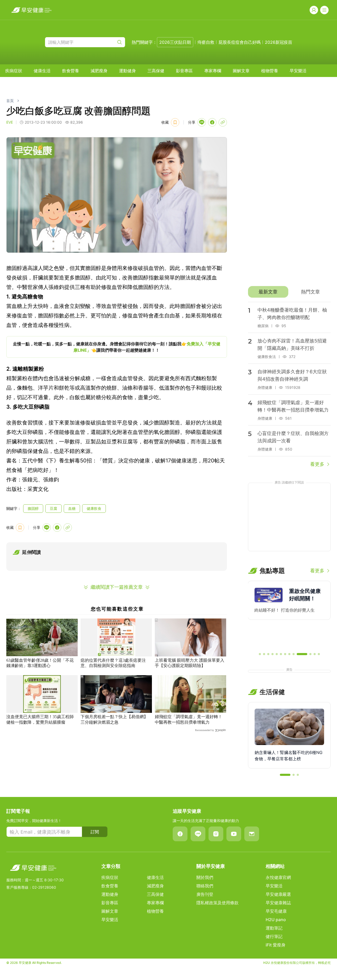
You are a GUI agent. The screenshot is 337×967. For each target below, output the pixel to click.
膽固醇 (33, 508)
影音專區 (184, 70)
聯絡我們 (204, 885)
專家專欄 (212, 70)
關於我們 (204, 877)
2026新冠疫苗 (278, 42)
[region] (117, 346)
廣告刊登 (204, 894)
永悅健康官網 (278, 877)
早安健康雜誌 (278, 902)
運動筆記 (274, 928)
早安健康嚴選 (278, 894)
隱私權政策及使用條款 (217, 902)
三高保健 (155, 70)
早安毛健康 (276, 911)
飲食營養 (70, 70)
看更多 (317, 464)
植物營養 (269, 70)
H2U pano (276, 919)
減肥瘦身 (99, 70)
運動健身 (127, 70)
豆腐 (53, 508)
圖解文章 (241, 70)
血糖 (72, 508)
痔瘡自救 (205, 42)
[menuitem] (13, 70)
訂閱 (95, 831)
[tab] (268, 292)
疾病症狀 (13, 70)
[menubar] (156, 70)
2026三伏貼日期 (175, 42)
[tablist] (289, 292)
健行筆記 (274, 936)
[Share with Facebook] (212, 122)
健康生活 (42, 70)
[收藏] (175, 122)
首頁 (10, 100)
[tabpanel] (289, 385)
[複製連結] (223, 122)
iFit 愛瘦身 (275, 944)
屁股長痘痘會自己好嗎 (240, 42)
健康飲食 (94, 508)
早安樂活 (298, 70)
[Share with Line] (201, 122)
